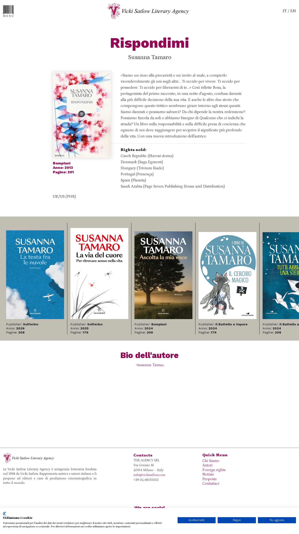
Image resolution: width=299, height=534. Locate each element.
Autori (207, 465)
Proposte (209, 479)
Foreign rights (214, 470)
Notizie (208, 474)
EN (293, 11)
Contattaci (210, 483)
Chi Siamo (210, 461)
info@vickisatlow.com (149, 475)
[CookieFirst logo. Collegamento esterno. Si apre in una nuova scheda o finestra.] (4, 514)
